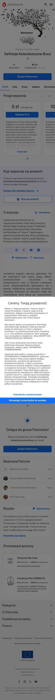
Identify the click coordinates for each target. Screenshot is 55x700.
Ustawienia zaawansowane (27, 394)
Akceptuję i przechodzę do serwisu (27, 400)
